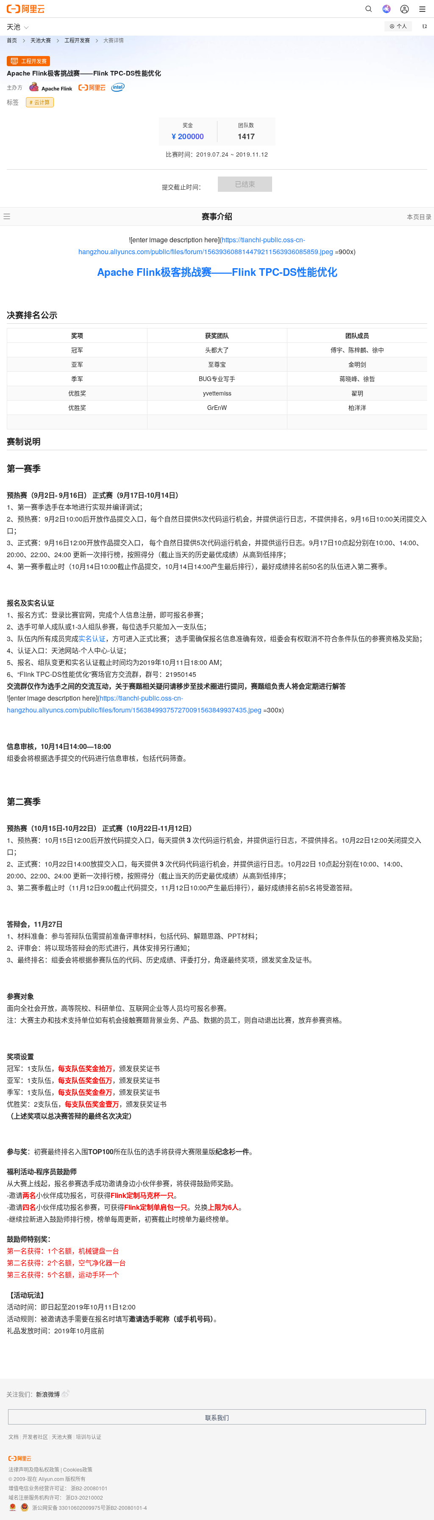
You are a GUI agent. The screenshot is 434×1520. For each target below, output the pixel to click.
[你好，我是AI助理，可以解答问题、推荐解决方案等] (386, 9)
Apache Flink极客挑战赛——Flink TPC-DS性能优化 (217, 271)
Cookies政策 (77, 1469)
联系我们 (217, 1417)
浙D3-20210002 (84, 1497)
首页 (12, 40)
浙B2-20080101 (89, 1488)
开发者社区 (35, 1436)
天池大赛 (41, 40)
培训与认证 (88, 1436)
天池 (13, 26)
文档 (13, 1436)
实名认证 (92, 638)
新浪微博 (48, 1394)
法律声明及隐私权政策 (33, 1469)
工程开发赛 (77, 40)
